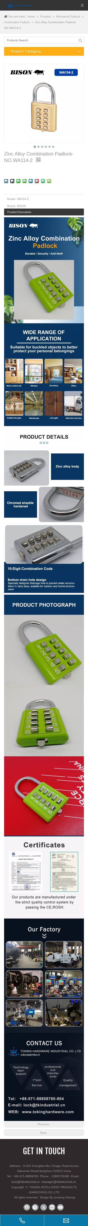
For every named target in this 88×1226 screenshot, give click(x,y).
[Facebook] (27, 1207)
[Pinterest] (35, 1207)
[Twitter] (43, 1207)
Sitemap (70, 1197)
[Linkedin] (52, 1207)
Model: (11, 199)
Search (80, 40)
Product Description (19, 212)
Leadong (59, 1197)
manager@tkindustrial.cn (58, 1182)
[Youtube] (60, 1207)
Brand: (11, 206)
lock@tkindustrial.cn (25, 1182)
